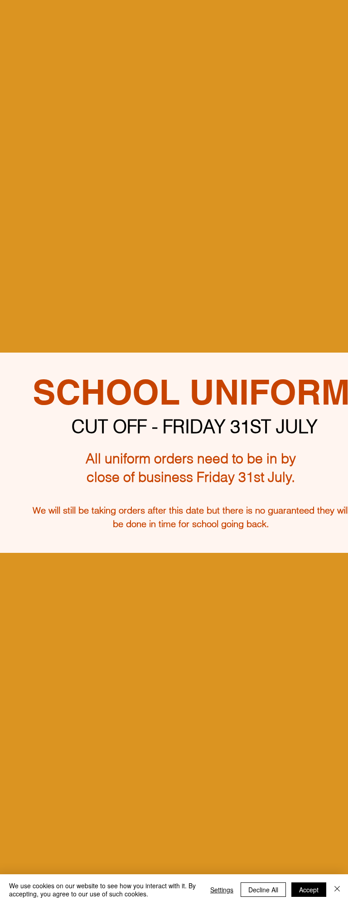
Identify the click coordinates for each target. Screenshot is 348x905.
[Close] (337, 889)
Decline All (263, 889)
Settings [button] (221, 889)
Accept (309, 889)
